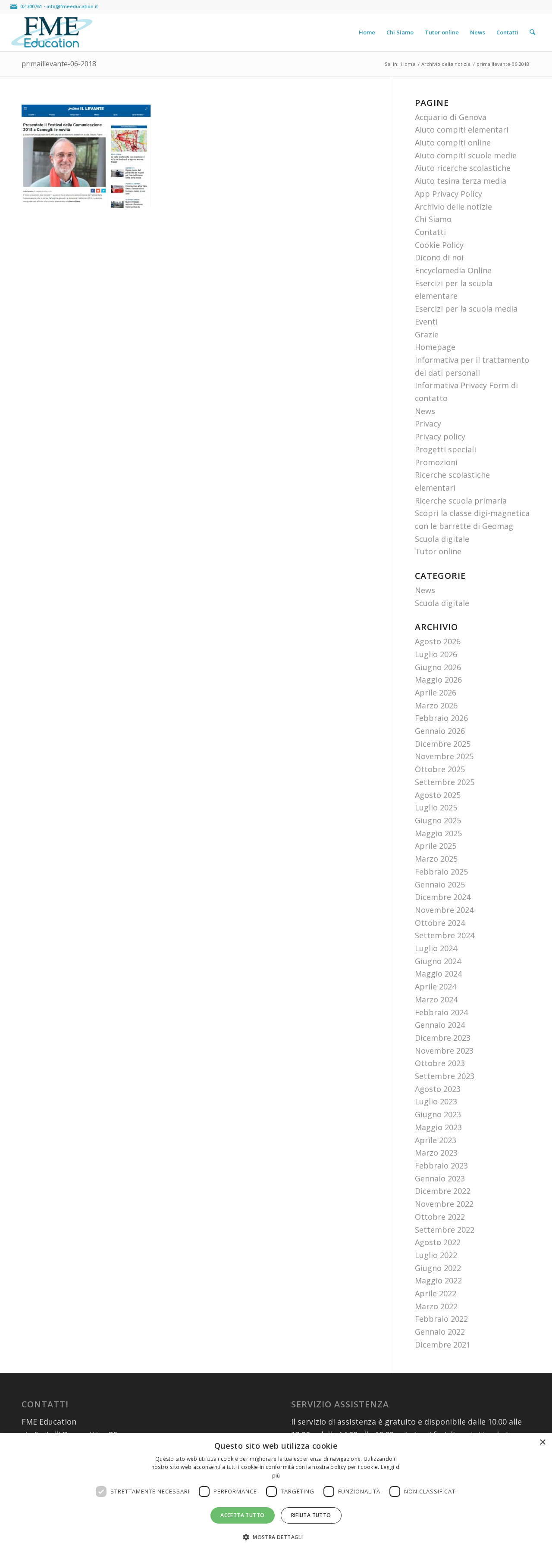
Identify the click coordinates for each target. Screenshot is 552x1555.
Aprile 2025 (435, 846)
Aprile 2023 (435, 1140)
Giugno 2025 (438, 820)
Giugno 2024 (438, 961)
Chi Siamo (433, 219)
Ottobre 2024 (440, 923)
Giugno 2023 (438, 1114)
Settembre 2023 (444, 1076)
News (425, 411)
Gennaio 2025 (440, 884)
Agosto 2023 (438, 1089)
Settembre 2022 (444, 1229)
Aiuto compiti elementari (461, 129)
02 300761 (31, 6)
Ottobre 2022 (440, 1217)
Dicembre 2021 (442, 1344)
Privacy (428, 423)
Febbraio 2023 (441, 1165)
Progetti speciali (445, 449)
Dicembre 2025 (442, 744)
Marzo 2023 (436, 1152)
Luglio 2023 (436, 1101)
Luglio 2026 (436, 654)
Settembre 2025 (444, 782)
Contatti (430, 232)
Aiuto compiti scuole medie (466, 155)
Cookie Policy (439, 245)
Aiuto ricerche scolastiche (463, 168)
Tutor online (438, 551)
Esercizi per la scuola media (466, 308)
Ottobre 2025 (440, 769)
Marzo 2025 (436, 858)
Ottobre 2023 (440, 1063)
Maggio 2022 (438, 1280)
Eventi (426, 321)
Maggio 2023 (438, 1127)
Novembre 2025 (444, 756)
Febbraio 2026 (441, 718)
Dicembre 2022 (442, 1191)
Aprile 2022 (435, 1293)
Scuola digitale (442, 539)
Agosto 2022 (438, 1242)
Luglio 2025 (436, 807)
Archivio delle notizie (453, 206)
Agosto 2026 (438, 641)
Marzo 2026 (436, 705)
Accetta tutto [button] (242, 1515)
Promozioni (436, 462)
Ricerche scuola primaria (461, 500)
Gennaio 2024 (440, 1025)
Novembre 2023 (444, 1050)
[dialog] (276, 1494)
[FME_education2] (51, 32)
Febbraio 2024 (441, 1012)
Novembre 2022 (444, 1204)
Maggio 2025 (438, 833)
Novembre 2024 (444, 910)
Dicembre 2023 (442, 1038)
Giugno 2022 (438, 1268)
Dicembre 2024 (442, 897)
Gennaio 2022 (440, 1331)
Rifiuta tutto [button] (311, 1515)
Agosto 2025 (438, 795)
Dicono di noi (439, 257)
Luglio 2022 (436, 1255)
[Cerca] (532, 32)
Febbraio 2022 (441, 1319)
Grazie (427, 334)
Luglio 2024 (436, 948)
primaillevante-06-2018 (59, 63)
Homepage (435, 347)
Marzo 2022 (436, 1306)
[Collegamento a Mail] (13, 6)
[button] (276, 1537)
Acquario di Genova (450, 117)
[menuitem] (367, 32)
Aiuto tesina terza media (460, 181)
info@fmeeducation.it (72, 6)
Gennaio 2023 (440, 1178)
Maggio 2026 (438, 679)
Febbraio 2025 (441, 871)
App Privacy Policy (448, 194)
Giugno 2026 (438, 667)
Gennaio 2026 (440, 731)
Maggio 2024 (438, 973)
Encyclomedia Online (453, 270)
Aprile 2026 (435, 692)
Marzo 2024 (436, 999)
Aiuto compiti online (453, 142)
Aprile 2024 (435, 986)
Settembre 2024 (444, 935)
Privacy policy (440, 436)
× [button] (542, 1442)
